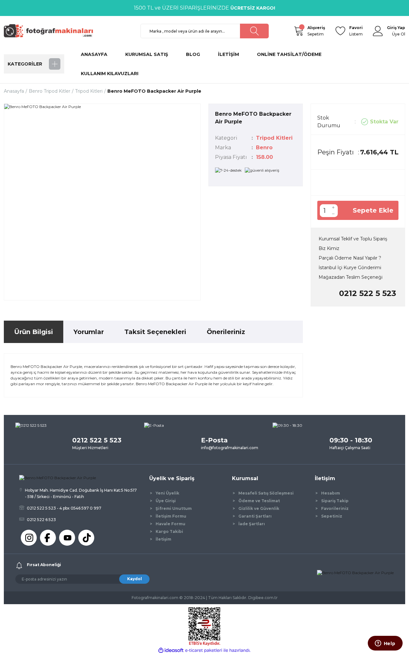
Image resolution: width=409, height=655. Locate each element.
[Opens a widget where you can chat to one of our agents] (385, 644)
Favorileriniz (335, 508)
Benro (264, 147)
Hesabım (330, 493)
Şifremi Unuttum (174, 508)
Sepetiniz (331, 516)
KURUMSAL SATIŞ (146, 54)
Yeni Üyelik (167, 493)
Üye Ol (398, 34)
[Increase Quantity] (333, 207)
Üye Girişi (166, 500)
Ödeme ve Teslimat (259, 500)
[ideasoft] (171, 650)
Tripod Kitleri (274, 138)
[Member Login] (378, 31)
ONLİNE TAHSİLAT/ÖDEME (289, 54)
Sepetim (316, 30)
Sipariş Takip (335, 500)
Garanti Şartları (255, 516)
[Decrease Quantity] (333, 214)
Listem (356, 30)
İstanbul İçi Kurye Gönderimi (350, 267)
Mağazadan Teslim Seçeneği (350, 277)
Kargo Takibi (169, 531)
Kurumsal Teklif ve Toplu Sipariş (353, 239)
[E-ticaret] (203, 650)
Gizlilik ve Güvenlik (258, 508)
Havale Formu (170, 523)
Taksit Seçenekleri (155, 332)
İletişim (163, 539)
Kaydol (134, 578)
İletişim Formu (171, 516)
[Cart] (298, 31)
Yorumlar (88, 332)
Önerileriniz (226, 332)
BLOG (193, 54)
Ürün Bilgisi (33, 332)
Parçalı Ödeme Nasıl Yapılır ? (350, 258)
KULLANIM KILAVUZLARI (109, 73)
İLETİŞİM (228, 54)
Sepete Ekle (373, 210)
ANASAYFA (94, 54)
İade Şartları (251, 523)
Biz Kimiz (329, 248)
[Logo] (51, 30)
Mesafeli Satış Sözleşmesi (266, 493)
